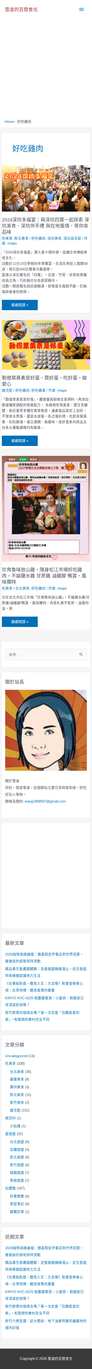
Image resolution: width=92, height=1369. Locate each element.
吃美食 (7, 238)
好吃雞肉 (38, 238)
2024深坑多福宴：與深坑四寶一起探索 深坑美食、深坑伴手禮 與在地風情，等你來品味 (45, 226)
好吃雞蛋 (38, 390)
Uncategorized (16, 1056)
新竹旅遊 (17, 1165)
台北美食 (22, 588)
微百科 (10, 1118)
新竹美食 (17, 1102)
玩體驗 (10, 1188)
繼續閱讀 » (19, 305)
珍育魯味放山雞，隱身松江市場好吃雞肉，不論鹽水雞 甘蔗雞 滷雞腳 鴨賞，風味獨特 (44, 576)
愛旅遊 (10, 1134)
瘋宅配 (7, 390)
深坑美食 (54, 238)
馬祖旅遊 (17, 1180)
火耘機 (15, 1126)
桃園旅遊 (17, 1173)
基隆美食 (17, 1079)
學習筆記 (17, 1204)
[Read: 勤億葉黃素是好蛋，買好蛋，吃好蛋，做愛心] (46, 344)
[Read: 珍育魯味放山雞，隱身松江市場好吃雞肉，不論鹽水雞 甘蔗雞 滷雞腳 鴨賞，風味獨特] (46, 508)
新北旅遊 (17, 1157)
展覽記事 (17, 1212)
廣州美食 (17, 1087)
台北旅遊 (17, 1142)
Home (9, 122)
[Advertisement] (46, 71)
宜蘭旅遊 (17, 1150)
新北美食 (21, 238)
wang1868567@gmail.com (45, 801)
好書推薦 (17, 1196)
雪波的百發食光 (21, 9)
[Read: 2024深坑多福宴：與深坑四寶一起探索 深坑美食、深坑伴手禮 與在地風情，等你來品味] (46, 188)
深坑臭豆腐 (72, 238)
